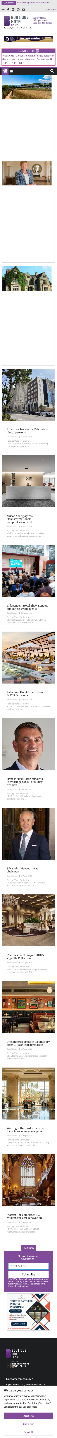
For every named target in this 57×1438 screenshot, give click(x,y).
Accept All (29, 1415)
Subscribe (50, 9)
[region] (28, 1412)
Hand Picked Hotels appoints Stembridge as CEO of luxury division (36, 3)
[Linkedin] (13, 9)
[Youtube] (23, 9)
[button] (11, 71)
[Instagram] (18, 9)
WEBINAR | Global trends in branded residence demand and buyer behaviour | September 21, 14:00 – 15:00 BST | (28, 59)
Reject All (28, 1432)
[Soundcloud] (3, 9)
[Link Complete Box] (28, 410)
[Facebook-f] (8, 9)
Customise (28, 1424)
